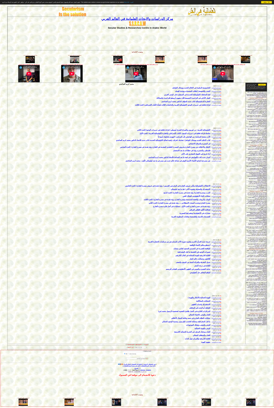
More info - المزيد (128, 2)
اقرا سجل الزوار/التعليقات (148, 366)
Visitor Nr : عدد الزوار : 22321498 (137, 371)
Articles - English (145, 370)
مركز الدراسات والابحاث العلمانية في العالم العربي (137, 19)
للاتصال (136, 368)
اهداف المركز (127, 364)
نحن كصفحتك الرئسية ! (149, 364)
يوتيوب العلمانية (137, 52)
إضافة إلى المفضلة (137, 364)
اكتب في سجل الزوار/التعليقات (139, 366)
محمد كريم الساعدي (216, 87)
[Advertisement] (137, 39)
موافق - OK (267, 2)
